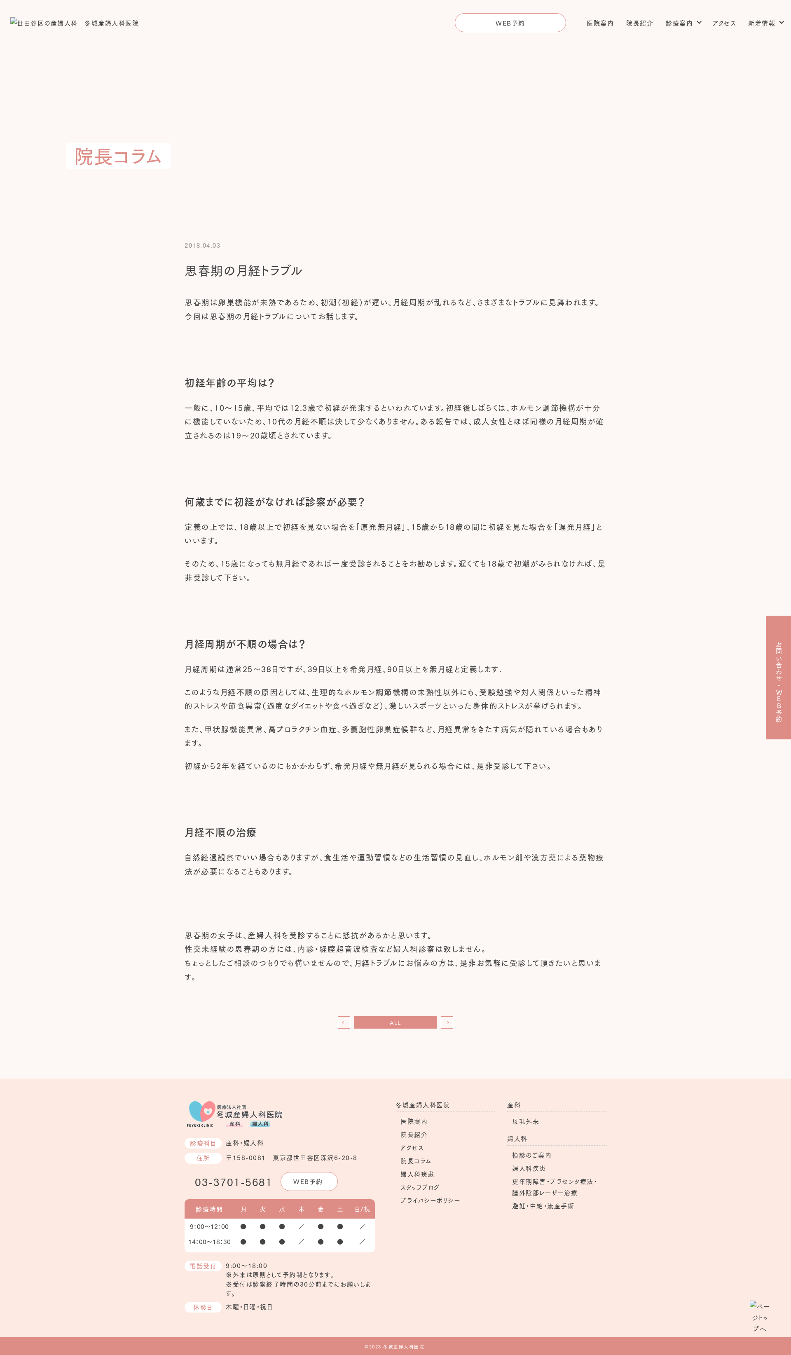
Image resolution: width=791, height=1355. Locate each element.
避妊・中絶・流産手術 (543, 1205)
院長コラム (416, 1160)
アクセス (724, 23)
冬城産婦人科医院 (423, 1104)
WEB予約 (510, 23)
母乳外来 (525, 1121)
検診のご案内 (532, 1155)
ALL (395, 1022)
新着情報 (761, 23)
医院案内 (600, 23)
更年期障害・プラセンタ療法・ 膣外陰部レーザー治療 (554, 1186)
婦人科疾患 (417, 1174)
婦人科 (517, 1138)
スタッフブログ (420, 1187)
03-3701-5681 (233, 1181)
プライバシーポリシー (430, 1200)
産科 (514, 1104)
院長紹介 (639, 23)
